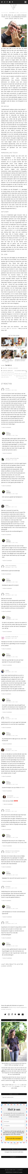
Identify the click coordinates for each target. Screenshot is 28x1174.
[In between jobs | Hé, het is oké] (20, 341)
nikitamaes (8, 749)
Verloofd (15, 368)
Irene (6, 505)
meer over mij (17, 1084)
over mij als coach (10, 1086)
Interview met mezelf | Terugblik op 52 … (7, 360)
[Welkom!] (14, 1041)
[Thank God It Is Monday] (14, 5)
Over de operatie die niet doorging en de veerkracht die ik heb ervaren (7, 374)
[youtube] (9, 2)
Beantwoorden (7, 427)
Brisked (14, 230)
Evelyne (7, 809)
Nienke (7, 717)
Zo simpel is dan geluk (11, 636)
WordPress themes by (14, 1172)
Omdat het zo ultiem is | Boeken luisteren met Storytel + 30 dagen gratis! (20, 374)
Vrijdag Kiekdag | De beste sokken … (20, 360)
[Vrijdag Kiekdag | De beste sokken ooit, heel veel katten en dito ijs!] (20, 354)
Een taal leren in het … (7, 348)
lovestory (3, 328)
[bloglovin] (12, 2)
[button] (26, 2)
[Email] (23, 1014)
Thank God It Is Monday (16, 1169)
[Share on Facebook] (5, 365)
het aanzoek (13, 328)
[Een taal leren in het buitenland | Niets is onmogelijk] (7, 341)
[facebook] (7, 2)
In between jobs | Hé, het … (20, 348)
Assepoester (4, 276)
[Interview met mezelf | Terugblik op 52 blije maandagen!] (7, 354)
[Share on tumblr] (9, 365)
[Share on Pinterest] (8, 365)
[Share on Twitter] (7, 365)
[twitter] (2, 2)
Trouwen (10, 368)
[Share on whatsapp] (11, 365)
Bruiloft (5, 368)
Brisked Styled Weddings (12, 851)
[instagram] (4, 2)
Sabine (7, 670)
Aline (19, 189)
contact (22, 1086)
